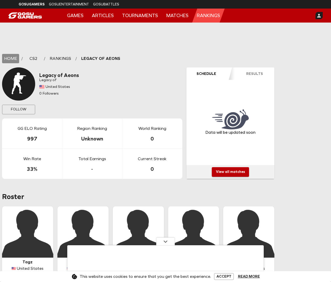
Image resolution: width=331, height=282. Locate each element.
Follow (18, 109)
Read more (249, 276)
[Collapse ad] (165, 241)
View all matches (230, 172)
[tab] (206, 73)
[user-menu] (319, 15)
